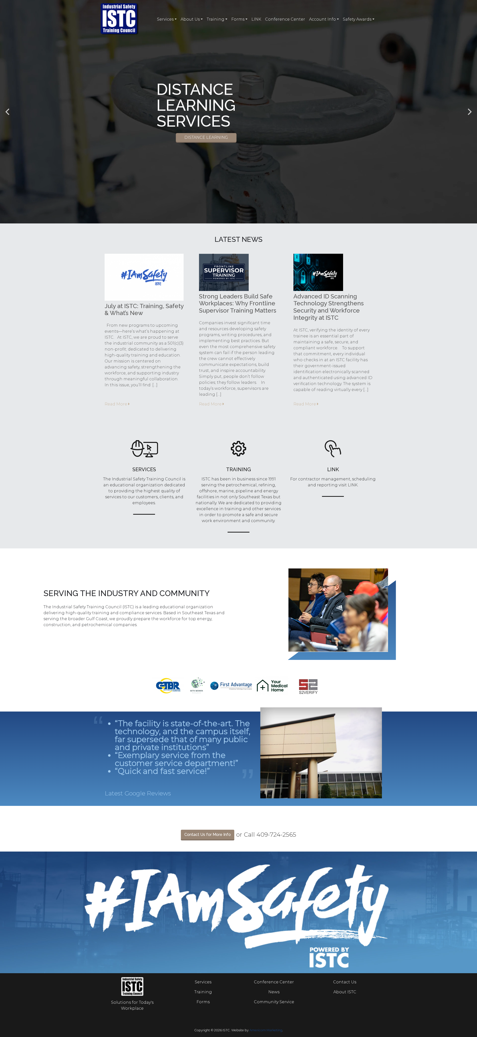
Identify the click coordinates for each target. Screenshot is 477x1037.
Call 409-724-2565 (270, 834)
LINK (256, 19)
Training (215, 19)
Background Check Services (239, 129)
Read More (116, 404)
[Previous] (7, 111)
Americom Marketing (265, 1030)
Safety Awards (357, 19)
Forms (237, 19)
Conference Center (285, 19)
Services (165, 19)
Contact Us (344, 982)
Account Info (322, 19)
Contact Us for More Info (207, 834)
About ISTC (344, 992)
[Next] (469, 111)
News (273, 992)
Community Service (274, 1002)
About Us (190, 19)
